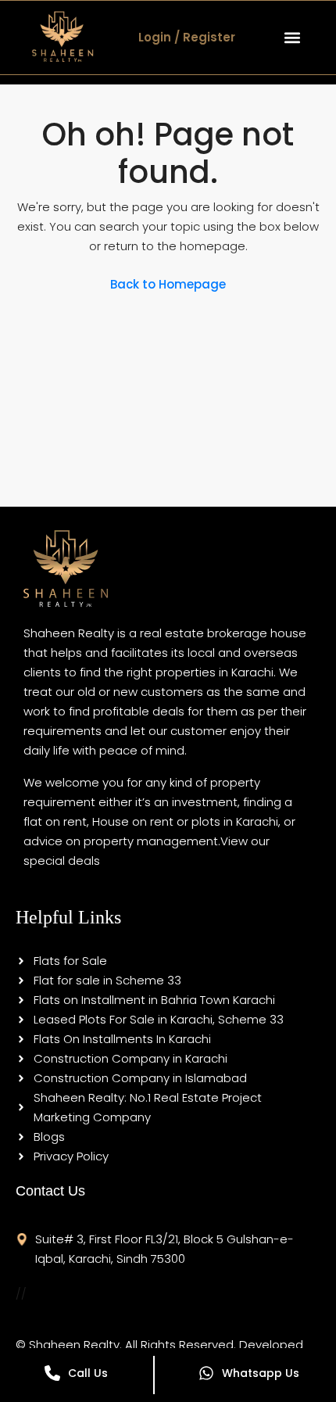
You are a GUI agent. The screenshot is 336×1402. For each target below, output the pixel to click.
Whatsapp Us (260, 1373)
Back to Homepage (168, 284)
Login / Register (186, 37)
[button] (292, 37)
